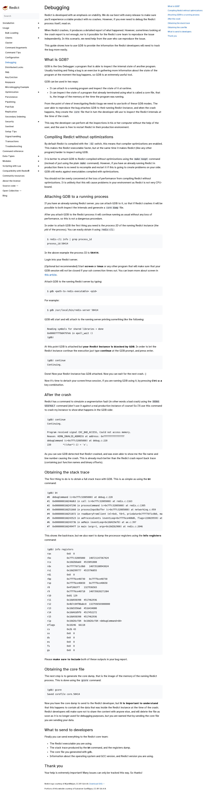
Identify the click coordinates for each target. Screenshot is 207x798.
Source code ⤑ (10, 186)
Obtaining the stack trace (179, 23)
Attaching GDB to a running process (183, 15)
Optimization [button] (11, 92)
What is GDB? (174, 6)
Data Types (9, 156)
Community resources (14, 176)
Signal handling (13, 136)
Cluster (8, 43)
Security (9, 121)
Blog (5, 196)
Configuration (12, 57)
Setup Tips (11, 131)
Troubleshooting (13, 146)
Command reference (13, 151)
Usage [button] (6, 28)
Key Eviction (11, 77)
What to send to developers (179, 32)
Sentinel (9, 126)
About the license (11, 181)
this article (51, 275)
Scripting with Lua (12, 166)
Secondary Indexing (15, 117)
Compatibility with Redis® (16, 171)
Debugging (10, 62)
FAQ (7, 72)
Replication (11, 112)
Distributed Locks (14, 67)
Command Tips (13, 52)
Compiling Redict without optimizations (185, 11)
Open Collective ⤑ (12, 191)
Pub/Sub (9, 107)
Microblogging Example (17, 87)
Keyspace (10, 82)
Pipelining (10, 102)
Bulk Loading (11, 33)
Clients (8, 38)
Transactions (12, 141)
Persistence (11, 97)
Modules (7, 161)
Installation (8, 23)
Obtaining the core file (177, 27)
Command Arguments (16, 48)
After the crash (174, 19)
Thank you (172, 36)
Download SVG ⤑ (96, 784)
